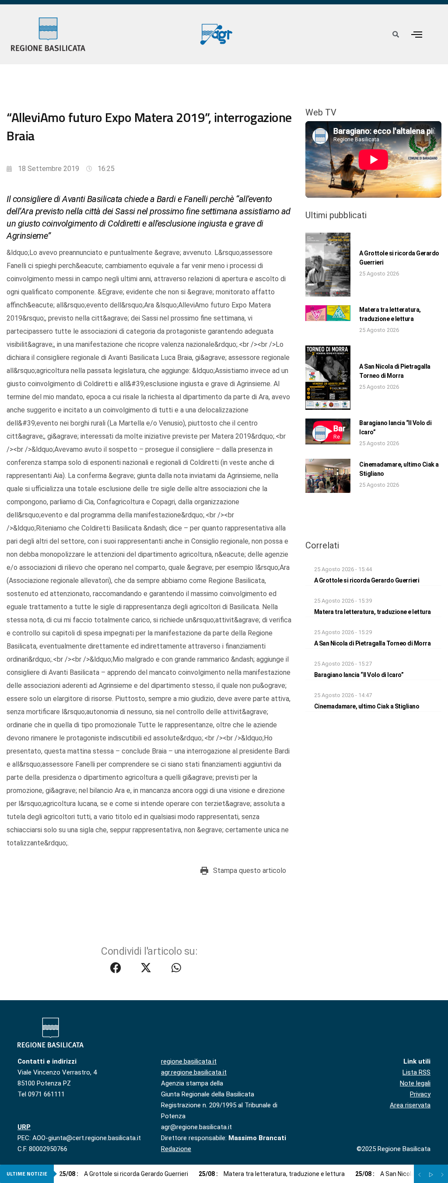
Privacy (420, 1094)
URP (24, 1127)
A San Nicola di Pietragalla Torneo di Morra (372, 643)
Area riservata (410, 1105)
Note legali (415, 1083)
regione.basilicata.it (189, 1061)
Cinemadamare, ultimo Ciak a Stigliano (367, 706)
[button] (416, 34)
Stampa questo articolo (249, 870)
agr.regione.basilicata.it (194, 1072)
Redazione (176, 1149)
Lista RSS (416, 1072)
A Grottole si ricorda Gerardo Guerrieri (367, 580)
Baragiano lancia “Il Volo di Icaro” (359, 674)
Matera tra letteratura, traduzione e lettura (372, 611)
